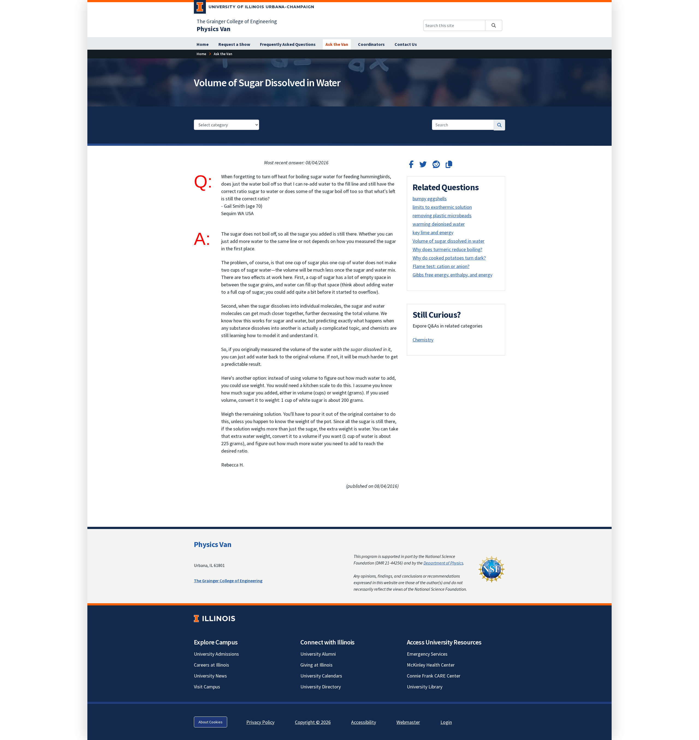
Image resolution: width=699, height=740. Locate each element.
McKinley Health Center (431, 665)
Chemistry (423, 340)
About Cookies (211, 722)
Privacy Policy (260, 722)
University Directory (320, 686)
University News (210, 676)
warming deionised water (439, 224)
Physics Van (212, 544)
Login (446, 722)
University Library (424, 686)
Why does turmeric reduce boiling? (447, 249)
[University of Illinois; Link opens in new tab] (214, 618)
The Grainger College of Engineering (237, 21)
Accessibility (363, 722)
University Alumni (318, 654)
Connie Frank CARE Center (433, 676)
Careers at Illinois (211, 665)
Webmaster (408, 722)
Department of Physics (443, 563)
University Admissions (216, 654)
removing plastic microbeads (442, 215)
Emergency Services (427, 654)
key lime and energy (433, 232)
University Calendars (321, 676)
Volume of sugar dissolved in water (448, 241)
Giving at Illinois (316, 665)
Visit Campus (207, 686)
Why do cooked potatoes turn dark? (449, 258)
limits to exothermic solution (442, 207)
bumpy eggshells (430, 198)
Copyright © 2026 (313, 722)
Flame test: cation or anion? (441, 266)
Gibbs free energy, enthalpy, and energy (452, 275)
